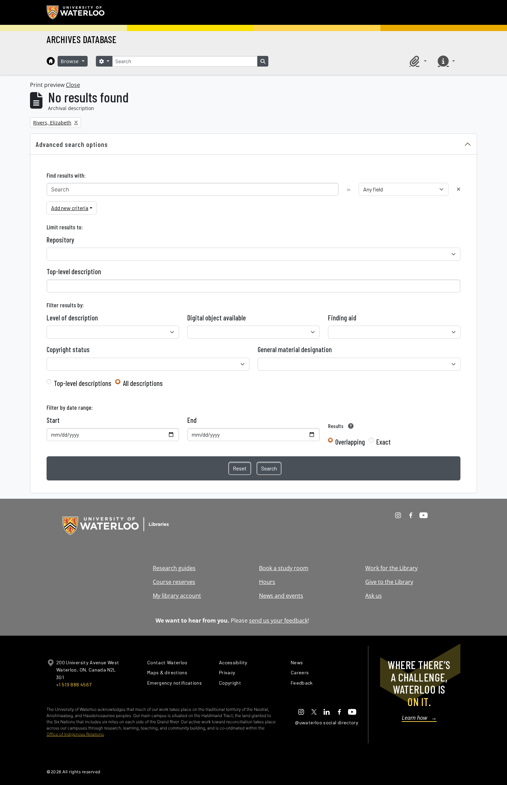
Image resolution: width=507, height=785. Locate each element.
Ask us (373, 595)
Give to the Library (389, 582)
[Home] (51, 61)
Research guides (174, 568)
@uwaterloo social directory (326, 722)
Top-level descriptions (82, 383)
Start (53, 420)
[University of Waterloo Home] (76, 12)
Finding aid (342, 318)
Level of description (72, 318)
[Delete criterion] (458, 189)
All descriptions (143, 383)
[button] (417, 61)
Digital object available (216, 318)
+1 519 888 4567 (73, 684)
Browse (71, 61)
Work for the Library (391, 568)
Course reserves (174, 582)
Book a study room (283, 568)
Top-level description (74, 271)
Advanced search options (72, 144)
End (192, 420)
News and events (281, 595)
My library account (177, 595)
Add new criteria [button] (69, 208)
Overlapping (350, 442)
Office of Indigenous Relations (75, 734)
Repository (60, 240)
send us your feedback (278, 620)
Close (73, 85)
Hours (267, 582)
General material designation (295, 349)
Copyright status (68, 349)
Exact (383, 442)
